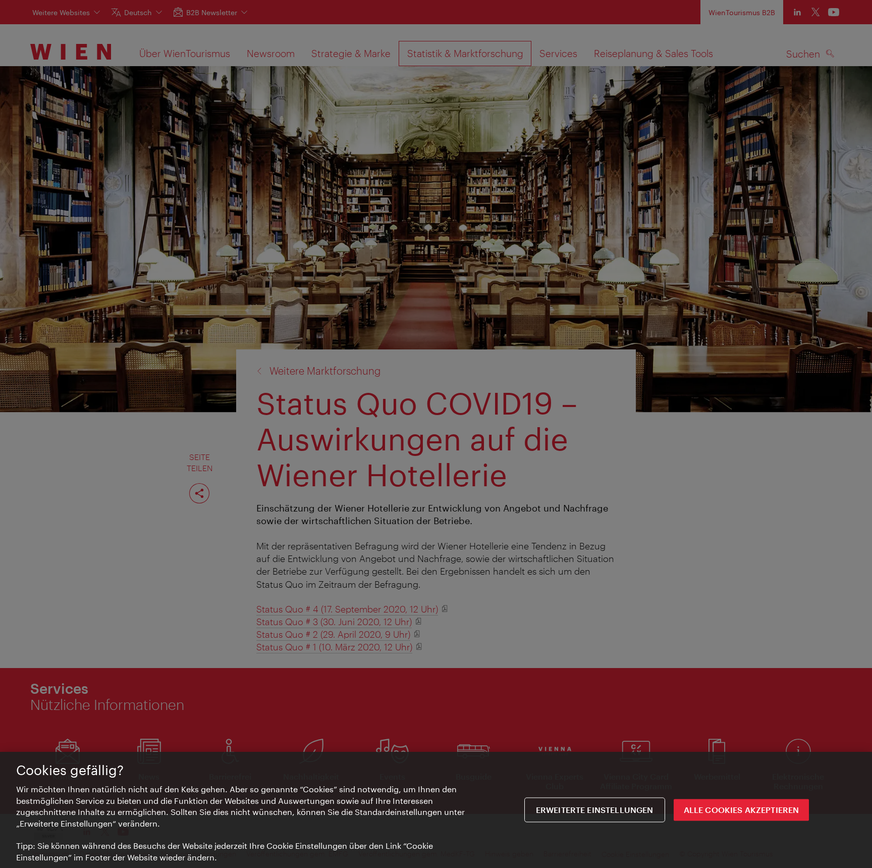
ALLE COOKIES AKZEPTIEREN (741, 809)
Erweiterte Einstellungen (594, 809)
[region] (436, 810)
